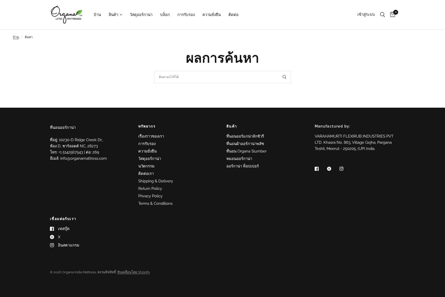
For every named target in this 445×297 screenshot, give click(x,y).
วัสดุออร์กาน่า (141, 14)
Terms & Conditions (155, 203)
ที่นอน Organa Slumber (246, 151)
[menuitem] (97, 14)
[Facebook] (320, 168)
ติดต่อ (233, 14)
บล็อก (165, 14)
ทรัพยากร (147, 126)
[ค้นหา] (383, 14)
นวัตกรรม (146, 166)
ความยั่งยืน (211, 14)
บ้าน (97, 14)
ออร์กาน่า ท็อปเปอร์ (242, 166)
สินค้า (113, 14)
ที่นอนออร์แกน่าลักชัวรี (245, 136)
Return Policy (150, 188)
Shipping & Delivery (155, 181)
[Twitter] (332, 168)
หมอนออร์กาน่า (239, 158)
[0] (391, 14)
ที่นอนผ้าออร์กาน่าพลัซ (245, 143)
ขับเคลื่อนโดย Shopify (133, 272)
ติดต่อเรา (146, 173)
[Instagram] (345, 168)
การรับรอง (186, 14)
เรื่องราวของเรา (151, 136)
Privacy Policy (150, 196)
